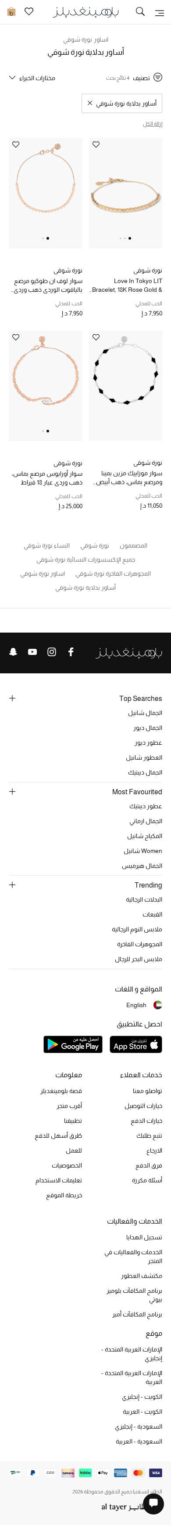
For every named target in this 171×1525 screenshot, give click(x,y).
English (136, 1004)
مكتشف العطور (141, 1275)
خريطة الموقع (64, 1195)
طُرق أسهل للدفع (58, 1135)
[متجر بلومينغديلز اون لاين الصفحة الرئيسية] (85, 11)
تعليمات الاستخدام (59, 1180)
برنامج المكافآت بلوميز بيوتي (134, 1295)
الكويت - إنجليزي (142, 1396)
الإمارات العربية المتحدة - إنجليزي (131, 1354)
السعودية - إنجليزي (138, 1426)
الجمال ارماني (145, 820)
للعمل (74, 1150)
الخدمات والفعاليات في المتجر (133, 1256)
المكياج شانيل (144, 835)
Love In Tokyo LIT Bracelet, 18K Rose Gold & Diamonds (127, 285)
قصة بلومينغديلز (61, 1090)
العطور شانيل (144, 757)
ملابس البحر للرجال (138, 958)
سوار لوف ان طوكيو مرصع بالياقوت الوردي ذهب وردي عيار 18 (48, 285)
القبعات (152, 914)
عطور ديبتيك (145, 806)
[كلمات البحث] (140, 12)
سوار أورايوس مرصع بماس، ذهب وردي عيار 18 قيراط (47, 478)
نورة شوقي (147, 270)
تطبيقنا (73, 1120)
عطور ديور (148, 742)
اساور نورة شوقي (85, 39)
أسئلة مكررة (147, 1180)
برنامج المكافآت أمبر (137, 1314)
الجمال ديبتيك (145, 772)
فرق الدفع (148, 1165)
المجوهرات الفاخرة (139, 944)
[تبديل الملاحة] (159, 12)
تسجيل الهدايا (144, 1237)
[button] (129, 238)
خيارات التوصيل (143, 1105)
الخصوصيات (67, 1165)
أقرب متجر (69, 1105)
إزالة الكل (152, 124)
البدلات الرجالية (144, 899)
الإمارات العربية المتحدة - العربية (131, 1377)
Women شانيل (143, 850)
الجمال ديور (147, 727)
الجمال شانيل (145, 712)
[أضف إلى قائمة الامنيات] (96, 145)
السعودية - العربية (139, 1441)
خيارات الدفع (146, 1120)
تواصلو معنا (147, 1090)
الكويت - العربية (142, 1411)
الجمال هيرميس (142, 865)
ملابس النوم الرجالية (137, 929)
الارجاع (154, 1150)
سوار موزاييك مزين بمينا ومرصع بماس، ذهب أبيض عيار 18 (129, 478)
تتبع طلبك (149, 1135)
